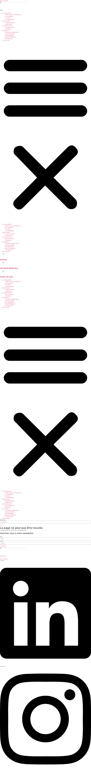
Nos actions (6, 30)
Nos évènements (9, 35)
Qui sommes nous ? (7, 25)
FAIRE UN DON (6, 277)
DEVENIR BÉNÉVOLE (9, 268)
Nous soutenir (6, 40)
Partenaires (8, 29)
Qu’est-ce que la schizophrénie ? (13, 14)
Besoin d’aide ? (6, 21)
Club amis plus (9, 38)
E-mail (1, 541)
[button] (45, 132)
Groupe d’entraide (9, 22)
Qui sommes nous (9, 27)
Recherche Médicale (10, 37)
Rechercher (3, 519)
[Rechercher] (1, 524)
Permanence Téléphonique (12, 32)
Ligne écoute (8, 24)
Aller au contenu (4, 0)
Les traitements (9, 16)
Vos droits (7, 17)
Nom (1, 536)
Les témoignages (9, 19)
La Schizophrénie (7, 13)
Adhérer (3, 260)
